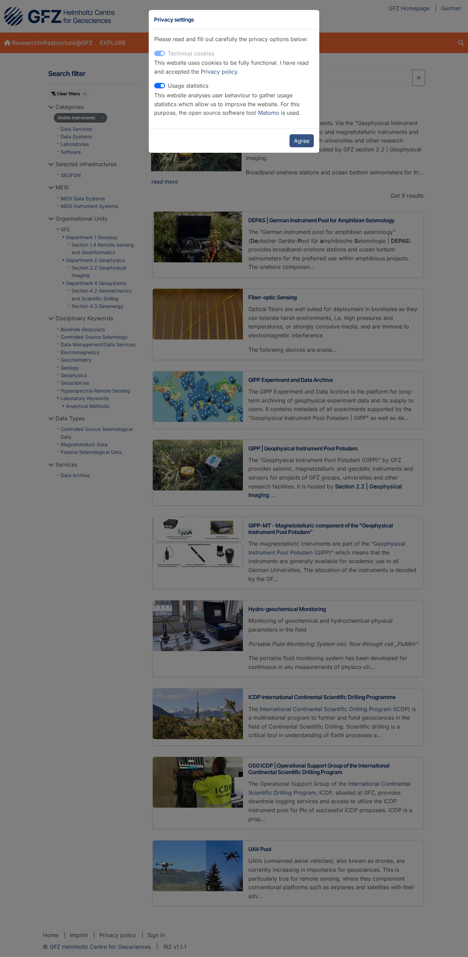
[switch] (159, 85)
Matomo (269, 112)
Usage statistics (188, 85)
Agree (301, 140)
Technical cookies (191, 53)
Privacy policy (219, 71)
